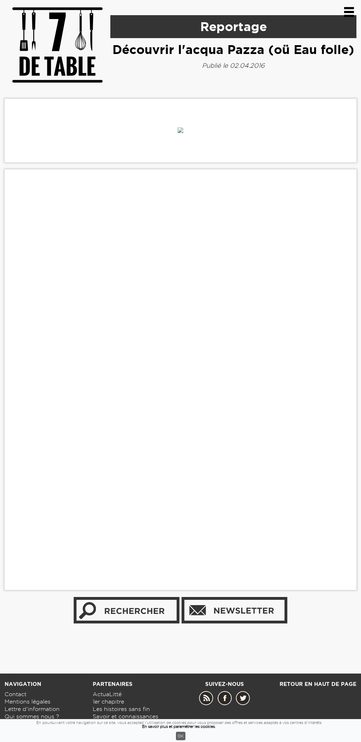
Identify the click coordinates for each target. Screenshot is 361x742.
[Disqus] (180, 282)
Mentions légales (27, 702)
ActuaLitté (107, 694)
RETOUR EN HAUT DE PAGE (318, 684)
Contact (15, 694)
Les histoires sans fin (121, 709)
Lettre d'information (32, 709)
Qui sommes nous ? (32, 716)
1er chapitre (108, 702)
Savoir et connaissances (125, 716)
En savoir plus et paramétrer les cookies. (179, 726)
